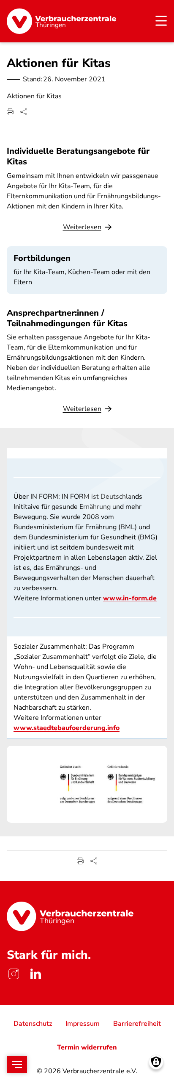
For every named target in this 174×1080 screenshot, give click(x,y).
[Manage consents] (156, 1062)
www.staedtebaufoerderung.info (67, 728)
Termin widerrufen (87, 1047)
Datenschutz (33, 1023)
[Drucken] (10, 111)
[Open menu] (17, 1064)
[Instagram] (13, 974)
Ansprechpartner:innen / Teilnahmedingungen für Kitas (67, 318)
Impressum (82, 1023)
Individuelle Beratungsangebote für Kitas (78, 156)
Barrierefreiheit (137, 1023)
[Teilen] (23, 111)
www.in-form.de (130, 598)
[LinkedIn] (35, 974)
